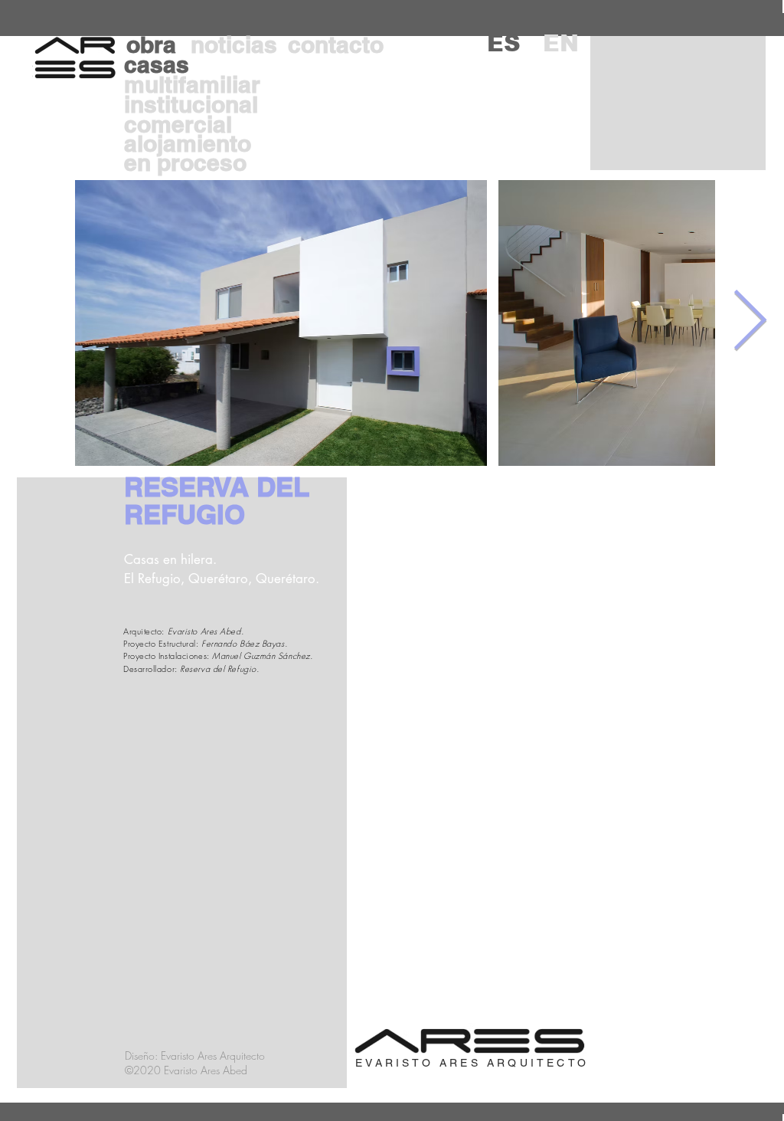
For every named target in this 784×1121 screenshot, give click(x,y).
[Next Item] (749, 322)
